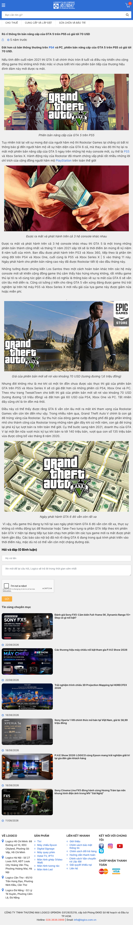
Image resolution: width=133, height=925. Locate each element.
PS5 (126, 151)
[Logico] (64, 5)
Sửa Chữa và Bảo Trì (72, 22)
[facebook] (101, 845)
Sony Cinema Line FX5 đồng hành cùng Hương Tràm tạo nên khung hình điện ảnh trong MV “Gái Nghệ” (90, 792)
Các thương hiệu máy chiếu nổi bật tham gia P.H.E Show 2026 (91, 649)
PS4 (51, 47)
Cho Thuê (11, 22)
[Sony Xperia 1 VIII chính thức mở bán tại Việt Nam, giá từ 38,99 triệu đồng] (27, 732)
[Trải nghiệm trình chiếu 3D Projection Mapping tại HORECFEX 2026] (27, 696)
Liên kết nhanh (78, 835)
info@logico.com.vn (84, 919)
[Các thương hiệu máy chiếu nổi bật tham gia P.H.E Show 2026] (27, 661)
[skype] (101, 850)
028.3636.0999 (54, 919)
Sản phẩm (41, 835)
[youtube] (120, 845)
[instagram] (110, 845)
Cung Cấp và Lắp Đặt (38, 22)
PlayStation (63, 160)
